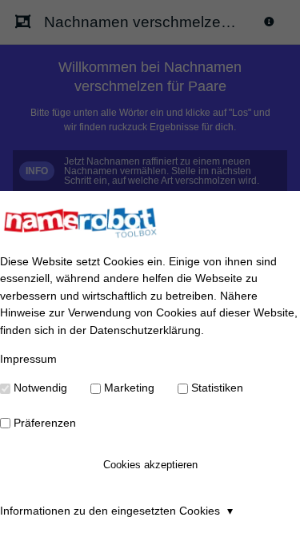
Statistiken (217, 387)
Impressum (28, 358)
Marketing (129, 387)
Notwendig (40, 387)
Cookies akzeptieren (150, 465)
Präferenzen (45, 422)
